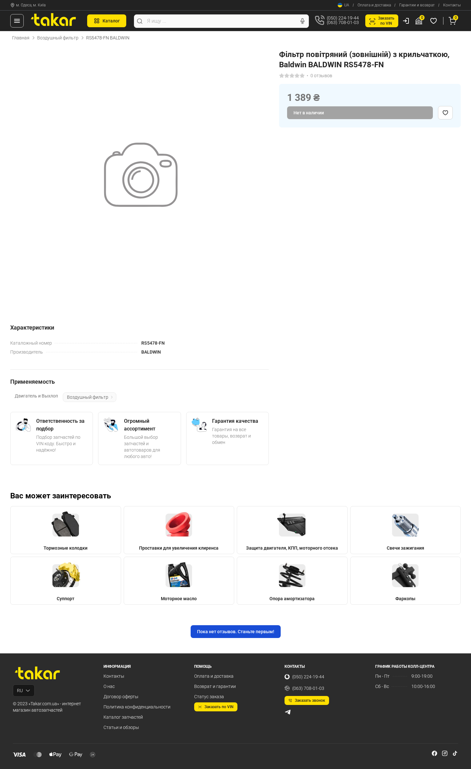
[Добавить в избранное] (445, 112)
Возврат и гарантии (215, 686)
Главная (20, 37)
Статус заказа (209, 696)
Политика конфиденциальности (136, 706)
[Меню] (17, 21)
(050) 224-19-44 (308, 676)
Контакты (452, 5)
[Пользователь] (406, 20)
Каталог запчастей (123, 717)
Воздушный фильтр (57, 37)
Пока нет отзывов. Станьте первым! (235, 631)
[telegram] (288, 712)
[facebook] (434, 753)
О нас (109, 686)
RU (20, 690)
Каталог (111, 20)
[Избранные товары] (434, 20)
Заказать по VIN (219, 707)
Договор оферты (120, 696)
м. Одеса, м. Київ (31, 5)
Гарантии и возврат (417, 5)
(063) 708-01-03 (308, 688)
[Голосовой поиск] (302, 21)
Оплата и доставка (374, 5)
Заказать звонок (310, 700)
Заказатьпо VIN (386, 21)
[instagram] (445, 753)
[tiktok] (455, 753)
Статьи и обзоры (121, 727)
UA (346, 5)
